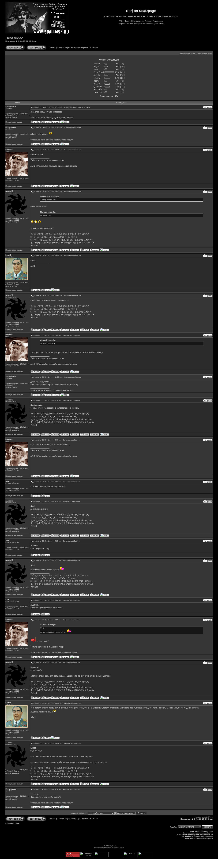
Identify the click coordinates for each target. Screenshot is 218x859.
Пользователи (137, 21)
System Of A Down (90, 48)
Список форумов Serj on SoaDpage (64, 48)
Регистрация (158, 21)
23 (24, 41)
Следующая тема (204, 53)
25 (30, 41)
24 (27, 41)
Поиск (126, 21)
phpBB (104, 847)
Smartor (114, 846)
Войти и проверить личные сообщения (142, 24)
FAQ (121, 21)
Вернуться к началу (14, 122)
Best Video (14, 38)
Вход (162, 24)
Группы (148, 21)
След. (34, 41)
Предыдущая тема (187, 53)
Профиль (121, 24)
